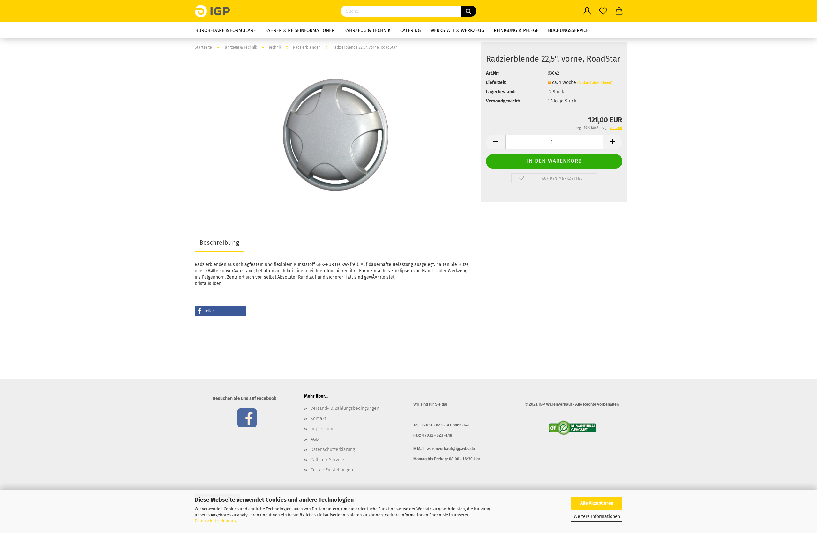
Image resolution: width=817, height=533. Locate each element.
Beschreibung (219, 242)
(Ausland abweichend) (594, 83)
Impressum (322, 429)
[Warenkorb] (619, 11)
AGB (315, 439)
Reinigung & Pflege (516, 30)
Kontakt (318, 418)
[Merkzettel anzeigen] (603, 11)
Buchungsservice (568, 30)
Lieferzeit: (496, 82)
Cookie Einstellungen (332, 470)
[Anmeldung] (587, 11)
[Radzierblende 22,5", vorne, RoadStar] (335, 135)
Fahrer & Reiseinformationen (300, 30)
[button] (220, 311)
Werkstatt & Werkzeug (457, 30)
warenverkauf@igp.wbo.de (451, 449)
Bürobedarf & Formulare (225, 30)
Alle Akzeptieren (596, 503)
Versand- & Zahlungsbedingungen (345, 408)
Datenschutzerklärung (216, 520)
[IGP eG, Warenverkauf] (215, 11)
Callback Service (327, 459)
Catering (410, 30)
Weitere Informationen (597, 516)
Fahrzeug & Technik (367, 30)
